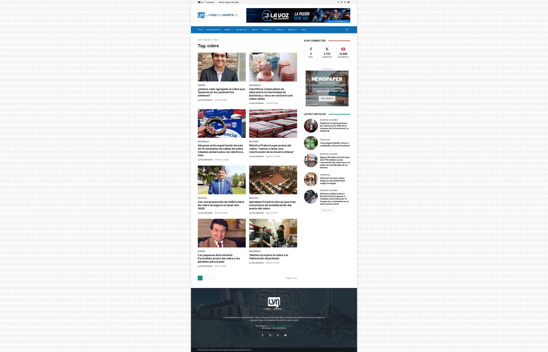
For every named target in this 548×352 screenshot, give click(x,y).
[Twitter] (345, 2)
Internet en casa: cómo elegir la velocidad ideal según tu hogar (332, 181)
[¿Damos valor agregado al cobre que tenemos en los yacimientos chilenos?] (222, 67)
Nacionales (255, 85)
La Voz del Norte (205, 100)
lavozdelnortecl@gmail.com (280, 326)
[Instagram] (341, 2)
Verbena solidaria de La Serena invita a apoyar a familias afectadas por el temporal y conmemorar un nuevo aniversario (334, 198)
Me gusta (311, 47)
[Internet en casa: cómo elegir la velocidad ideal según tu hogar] (311, 179)
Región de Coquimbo (329, 120)
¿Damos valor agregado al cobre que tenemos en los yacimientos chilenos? (221, 92)
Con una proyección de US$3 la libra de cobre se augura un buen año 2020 (221, 205)
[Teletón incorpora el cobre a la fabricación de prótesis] (273, 233)
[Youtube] (348, 2)
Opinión (201, 85)
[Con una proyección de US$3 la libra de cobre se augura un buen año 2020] (222, 180)
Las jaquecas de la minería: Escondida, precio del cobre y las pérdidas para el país (219, 258)
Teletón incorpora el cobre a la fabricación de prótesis (268, 256)
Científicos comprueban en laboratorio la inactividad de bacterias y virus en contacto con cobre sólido (271, 93)
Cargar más (326, 210)
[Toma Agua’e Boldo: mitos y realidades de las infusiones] (311, 143)
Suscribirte (343, 47)
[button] (346, 29)
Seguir (327, 47)
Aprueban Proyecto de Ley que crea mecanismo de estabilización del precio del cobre (272, 205)
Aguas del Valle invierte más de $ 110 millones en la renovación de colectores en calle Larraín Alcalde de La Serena (335, 162)
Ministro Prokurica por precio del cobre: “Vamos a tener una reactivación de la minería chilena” (271, 149)
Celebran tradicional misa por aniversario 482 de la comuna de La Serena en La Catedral (334, 127)
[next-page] (211, 278)
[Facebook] (338, 2)
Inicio (200, 40)
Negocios (253, 141)
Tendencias (325, 140)
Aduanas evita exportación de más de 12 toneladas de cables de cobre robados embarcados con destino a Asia (220, 150)
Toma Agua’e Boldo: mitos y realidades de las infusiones (335, 144)
